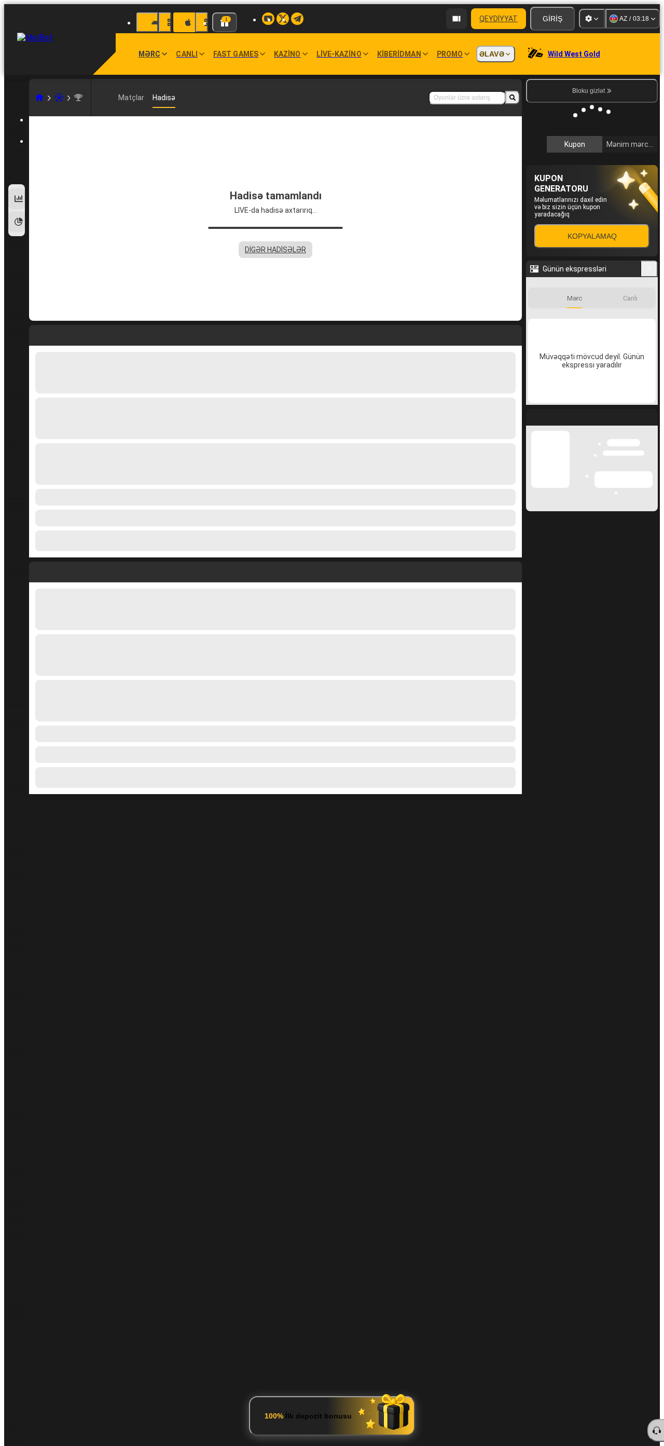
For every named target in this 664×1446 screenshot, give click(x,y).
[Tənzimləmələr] (592, 19)
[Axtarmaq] (512, 97)
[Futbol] (59, 97)
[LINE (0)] (39, 97)
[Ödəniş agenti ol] (456, 18)
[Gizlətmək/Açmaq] (649, 424)
